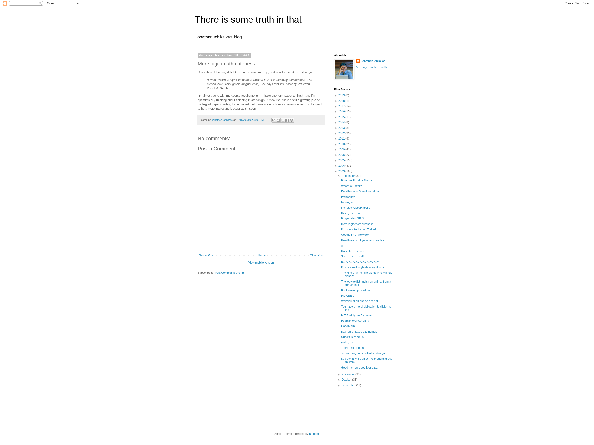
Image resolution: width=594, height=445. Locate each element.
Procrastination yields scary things (362, 267)
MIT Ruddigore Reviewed (357, 315)
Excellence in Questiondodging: (361, 191)
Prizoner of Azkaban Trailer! (358, 229)
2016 (341, 111)
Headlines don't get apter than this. (363, 240)
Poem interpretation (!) (355, 320)
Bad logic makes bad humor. (359, 331)
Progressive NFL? (352, 218)
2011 (341, 138)
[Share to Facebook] (287, 120)
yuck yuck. (347, 342)
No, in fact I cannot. (353, 251)
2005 (341, 160)
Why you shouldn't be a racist (359, 301)
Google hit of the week (355, 234)
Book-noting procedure (355, 290)
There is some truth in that (248, 19)
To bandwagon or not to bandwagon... (365, 353)
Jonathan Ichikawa (373, 61)
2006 (341, 154)
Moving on (347, 202)
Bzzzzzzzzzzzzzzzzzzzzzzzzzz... (361, 262)
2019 (341, 95)
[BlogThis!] (278, 120)
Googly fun (348, 326)
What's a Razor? (351, 186)
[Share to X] (282, 120)
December (348, 176)
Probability (348, 197)
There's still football (353, 348)
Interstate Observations (355, 207)
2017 (341, 106)
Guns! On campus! (352, 337)
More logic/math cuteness (357, 224)
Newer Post (206, 255)
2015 (341, 117)
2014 (341, 122)
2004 (341, 165)
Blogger (314, 433)
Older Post (316, 255)
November (348, 374)
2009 (341, 149)
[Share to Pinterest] (291, 120)
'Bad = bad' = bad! (352, 256)
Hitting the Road (351, 213)
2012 (341, 133)
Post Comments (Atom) (229, 272)
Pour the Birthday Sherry (356, 180)
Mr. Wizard (347, 295)
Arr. (343, 245)
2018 (341, 100)
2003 (341, 171)
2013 (341, 128)
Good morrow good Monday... (359, 367)
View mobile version (261, 262)
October (347, 379)
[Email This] (273, 120)
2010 (341, 144)
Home (262, 255)
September (349, 385)
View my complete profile (372, 67)
